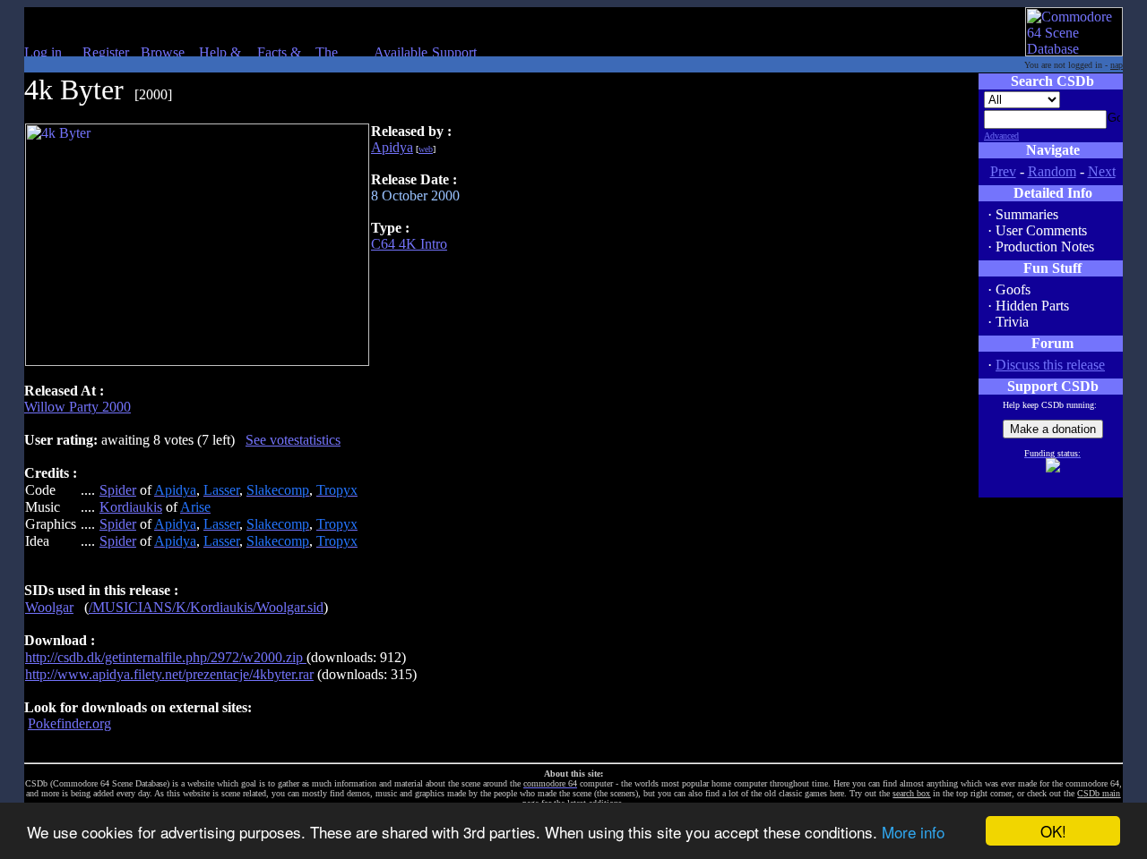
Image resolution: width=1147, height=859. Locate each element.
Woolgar (49, 607)
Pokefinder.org (69, 723)
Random (1052, 171)
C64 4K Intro (409, 243)
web (425, 149)
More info (913, 832)
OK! (1053, 831)
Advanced (1001, 135)
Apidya (392, 147)
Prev (1003, 171)
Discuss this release (1050, 364)
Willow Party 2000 (77, 406)
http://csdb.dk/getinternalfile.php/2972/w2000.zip (165, 657)
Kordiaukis (130, 507)
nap (1116, 65)
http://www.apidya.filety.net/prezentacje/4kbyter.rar (169, 674)
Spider (117, 490)
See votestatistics (293, 439)
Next (1102, 171)
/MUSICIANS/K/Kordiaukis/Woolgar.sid (206, 607)
